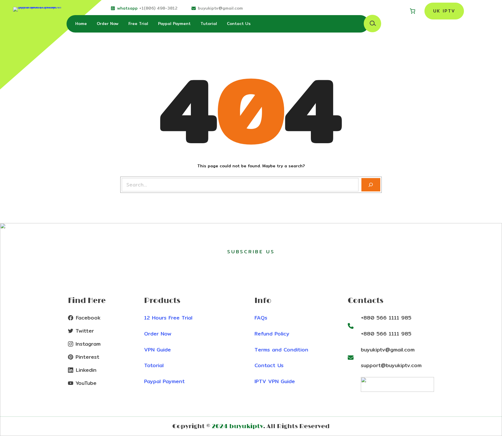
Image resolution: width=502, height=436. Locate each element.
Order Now (157, 333)
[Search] (370, 185)
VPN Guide (157, 349)
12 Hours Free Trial (168, 317)
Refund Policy (271, 333)
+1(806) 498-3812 (158, 8)
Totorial (154, 365)
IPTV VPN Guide (274, 381)
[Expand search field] (372, 23)
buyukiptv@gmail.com (220, 8)
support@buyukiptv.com (391, 365)
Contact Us (269, 365)
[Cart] (412, 11)
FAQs (260, 317)
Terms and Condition (281, 349)
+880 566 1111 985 (386, 317)
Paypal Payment (164, 381)
